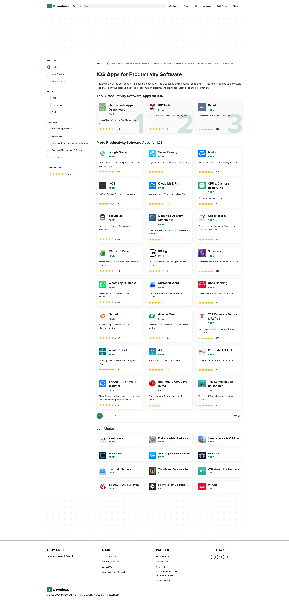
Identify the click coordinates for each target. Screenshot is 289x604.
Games (120, 63)
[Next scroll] (238, 63)
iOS (195, 6)
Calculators (57, 136)
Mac (186, 6)
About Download (109, 556)
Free (54, 98)
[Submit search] (74, 6)
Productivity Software (162, 63)
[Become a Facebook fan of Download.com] (213, 557)
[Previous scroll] (108, 63)
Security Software (204, 63)
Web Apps (222, 6)
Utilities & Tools (227, 63)
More (235, 6)
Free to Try (57, 105)
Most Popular (58, 74)
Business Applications (62, 128)
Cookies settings (164, 580)
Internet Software (133, 63)
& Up (70, 174)
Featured (56, 67)
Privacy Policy (162, 556)
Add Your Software (110, 562)
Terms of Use (162, 562)
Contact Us (107, 567)
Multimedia (146, 63)
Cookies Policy (163, 567)
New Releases (58, 81)
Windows (173, 6)
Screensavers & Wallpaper (184, 63)
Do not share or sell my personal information (167, 574)
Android (207, 6)
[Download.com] (58, 6)
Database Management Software (67, 150)
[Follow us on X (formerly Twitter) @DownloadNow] (219, 557)
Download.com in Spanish (114, 572)
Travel (216, 63)
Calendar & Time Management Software (70, 143)
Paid (54, 112)
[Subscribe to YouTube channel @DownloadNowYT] (225, 557)
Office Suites (58, 157)
